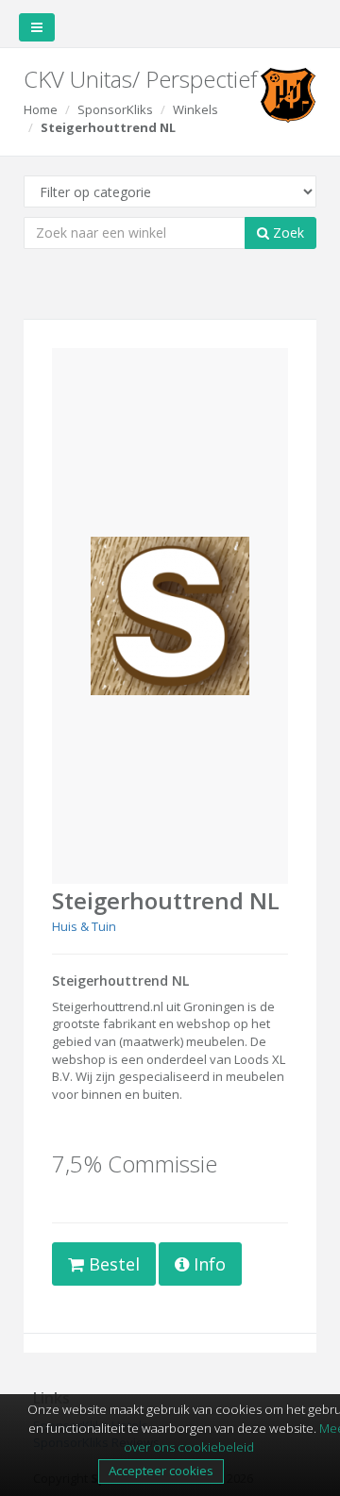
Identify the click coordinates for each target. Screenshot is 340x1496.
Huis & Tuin (84, 926)
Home (41, 109)
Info (207, 1264)
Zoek (286, 232)
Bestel (112, 1264)
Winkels (195, 109)
